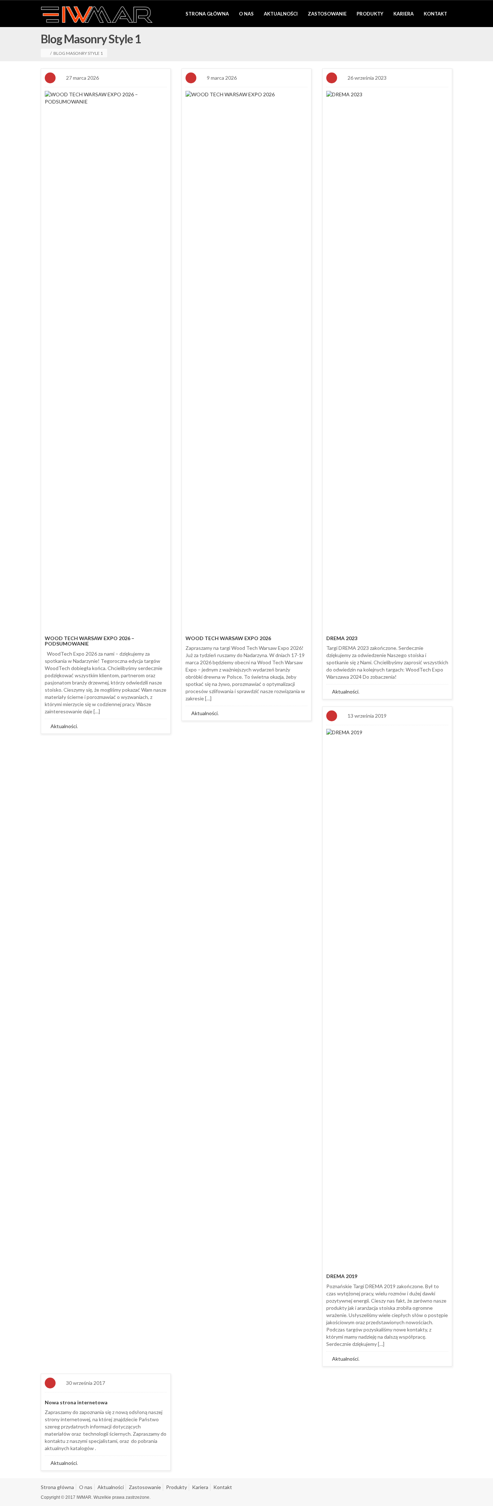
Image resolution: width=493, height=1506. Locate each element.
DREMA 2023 (341, 638)
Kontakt (435, 14)
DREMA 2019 (341, 1276)
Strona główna (207, 14)
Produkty (370, 14)
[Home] (46, 53)
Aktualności (281, 14)
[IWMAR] (97, 14)
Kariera (403, 14)
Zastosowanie (327, 14)
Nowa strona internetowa (76, 1402)
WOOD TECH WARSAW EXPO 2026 (228, 638)
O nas (246, 14)
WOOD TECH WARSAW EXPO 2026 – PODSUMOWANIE (89, 641)
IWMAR (84, 1497)
